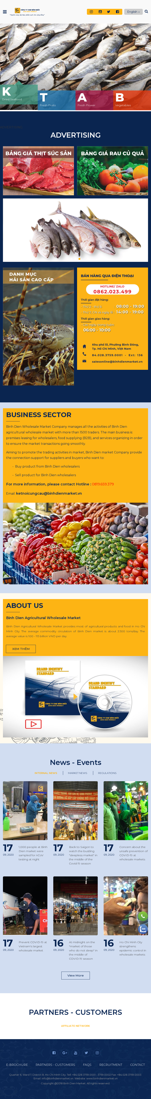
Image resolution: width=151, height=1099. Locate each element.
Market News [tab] (77, 773)
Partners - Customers (55, 1065)
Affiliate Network (75, 1025)
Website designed (66, 1087)
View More (75, 975)
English (132, 12)
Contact (137, 1065)
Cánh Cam (89, 1087)
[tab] (75, 880)
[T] (75, 61)
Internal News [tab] (46, 773)
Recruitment (110, 1065)
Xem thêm (21, 649)
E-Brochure (17, 1065)
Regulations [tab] (107, 773)
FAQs (87, 1065)
